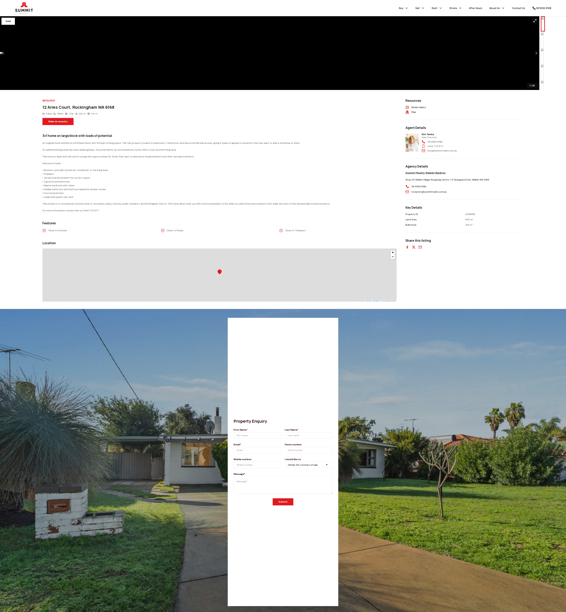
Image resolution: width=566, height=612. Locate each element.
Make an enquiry (58, 121)
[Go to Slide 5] (542, 88)
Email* (237, 444)
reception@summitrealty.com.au (429, 191)
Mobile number (243, 459)
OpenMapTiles (377, 301)
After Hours (475, 8)
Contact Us (518, 8)
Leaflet (361, 301)
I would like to (293, 459)
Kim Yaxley (428, 134)
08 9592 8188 (435, 141)
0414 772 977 (435, 146)
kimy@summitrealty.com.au (442, 150)
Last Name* (291, 429)
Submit (283, 501)
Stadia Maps (369, 301)
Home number (293, 444)
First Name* (241, 429)
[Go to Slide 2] (542, 40)
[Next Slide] (536, 53)
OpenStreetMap (386, 301)
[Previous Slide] (3, 53)
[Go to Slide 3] (542, 56)
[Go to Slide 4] (542, 72)
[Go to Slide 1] (543, 24)
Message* (239, 474)
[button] (269, 53)
